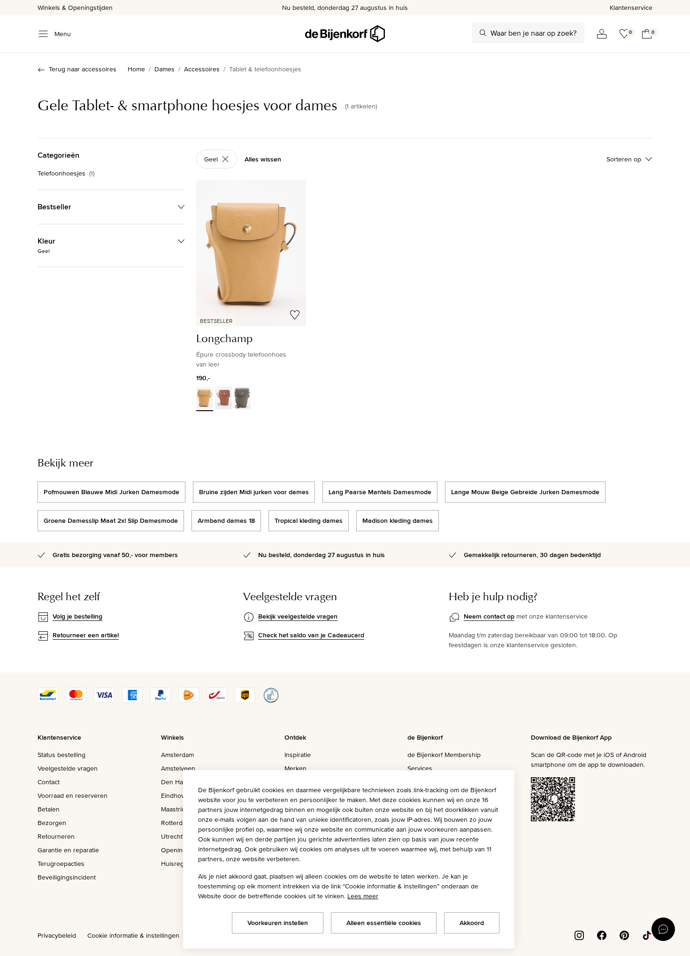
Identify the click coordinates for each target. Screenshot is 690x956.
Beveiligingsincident (67, 877)
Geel (211, 159)
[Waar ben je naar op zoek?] (483, 32)
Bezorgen (52, 822)
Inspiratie (297, 754)
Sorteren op (623, 159)
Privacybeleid (57, 935)
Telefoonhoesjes (66, 173)
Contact (49, 782)
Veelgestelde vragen (68, 768)
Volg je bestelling (77, 616)
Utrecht (172, 836)
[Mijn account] (601, 33)
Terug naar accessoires (82, 69)
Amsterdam (177, 754)
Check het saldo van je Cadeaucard (311, 635)
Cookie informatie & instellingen (133, 935)
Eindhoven (176, 795)
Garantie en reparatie (68, 850)
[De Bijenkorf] (345, 34)
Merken (295, 768)
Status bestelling (61, 754)
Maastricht (176, 809)
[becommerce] (271, 700)
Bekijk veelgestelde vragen (297, 616)
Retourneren (56, 836)
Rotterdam (176, 822)
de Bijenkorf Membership (444, 754)
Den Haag (175, 782)
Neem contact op (489, 616)
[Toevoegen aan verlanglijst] (294, 314)
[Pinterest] (624, 935)
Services (419, 768)
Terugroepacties (61, 863)
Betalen (49, 809)
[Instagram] (579, 935)
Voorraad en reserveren (72, 795)
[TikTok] (646, 935)
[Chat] (663, 929)
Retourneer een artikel (86, 635)
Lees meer (362, 896)
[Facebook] (601, 935)
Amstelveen (178, 768)
